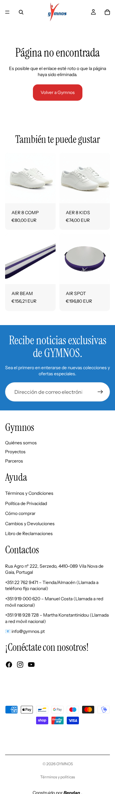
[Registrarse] (100, 392)
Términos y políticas (57, 777)
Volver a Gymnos (58, 92)
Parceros (14, 461)
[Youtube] (31, 664)
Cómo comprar (20, 513)
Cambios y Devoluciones (30, 523)
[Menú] (7, 12)
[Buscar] (21, 12)
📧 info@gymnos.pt (25, 631)
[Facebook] (9, 664)
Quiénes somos (21, 442)
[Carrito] (107, 12)
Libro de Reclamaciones (29, 533)
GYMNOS (64, 763)
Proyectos (15, 452)
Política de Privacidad (26, 503)
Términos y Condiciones (29, 493)
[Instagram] (20, 664)
